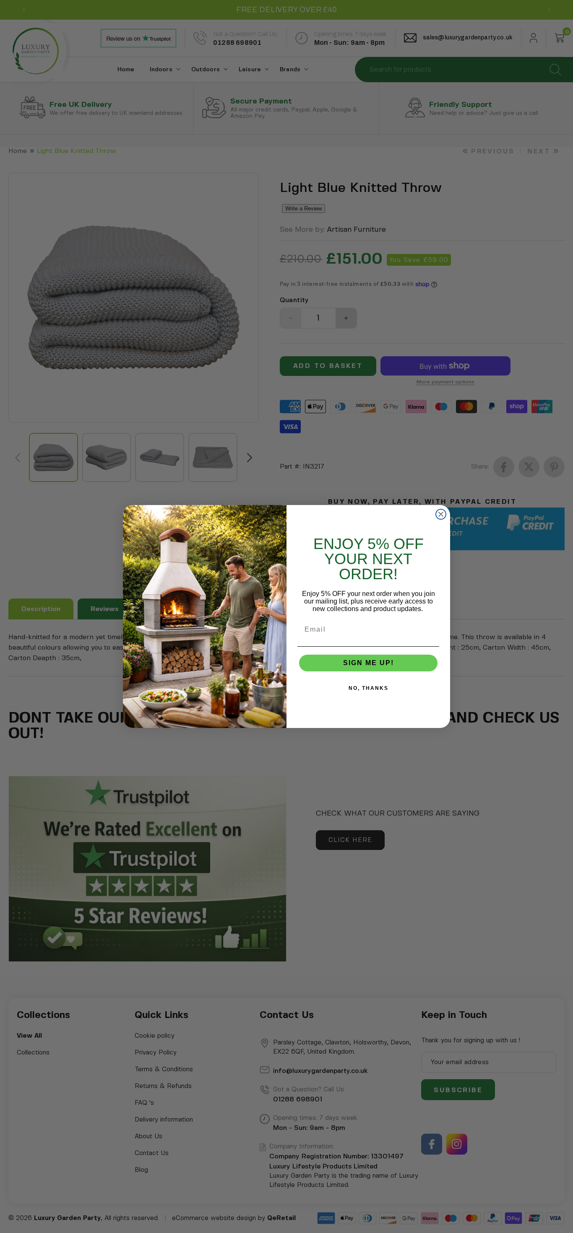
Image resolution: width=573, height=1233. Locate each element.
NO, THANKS (368, 688)
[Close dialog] (441, 514)
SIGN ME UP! (368, 662)
